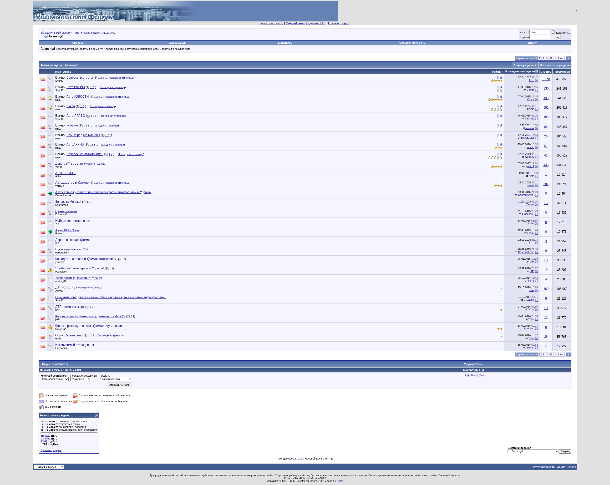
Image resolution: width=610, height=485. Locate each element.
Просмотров (562, 71)
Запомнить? (562, 32)
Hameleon (61, 271)
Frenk (58, 233)
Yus (57, 223)
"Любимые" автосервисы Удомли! (79, 268)
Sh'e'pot (529, 309)
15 (546, 203)
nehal (531, 280)
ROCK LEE (527, 137)
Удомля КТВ (316, 23)
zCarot (339, 481)
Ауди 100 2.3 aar (67, 230)
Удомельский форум (57, 32)
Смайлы (46, 438)
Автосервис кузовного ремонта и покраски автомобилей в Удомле (103, 192)
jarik (57, 319)
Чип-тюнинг (74, 335)
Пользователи (177, 42)
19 (546, 270)
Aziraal (59, 290)
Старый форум (339, 23)
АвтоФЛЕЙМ (75, 87)
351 (546, 107)
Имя (522, 32)
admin (530, 147)
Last (561, 58)
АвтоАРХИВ (75, 144)
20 (546, 136)
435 (546, 165)
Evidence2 (61, 214)
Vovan (58, 166)
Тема (58, 71)
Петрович (61, 348)
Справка (77, 42)
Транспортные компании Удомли (78, 278)
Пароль (524, 37)
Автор (67, 71)
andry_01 (60, 281)
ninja (58, 99)
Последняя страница (120, 77)
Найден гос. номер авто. (73, 220)
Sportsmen (61, 204)
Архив (561, 466)
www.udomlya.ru (272, 23)
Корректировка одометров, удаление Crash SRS (90, 316)
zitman (530, 347)
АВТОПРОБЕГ (65, 173)
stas (531, 290)
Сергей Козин (63, 195)
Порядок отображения (83, 375)
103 (546, 117)
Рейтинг (497, 71)
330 (546, 88)
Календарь (285, 42)
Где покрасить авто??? (71, 249)
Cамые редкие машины (83, 135)
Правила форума (51, 450)
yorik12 (530, 166)
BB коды (46, 435)
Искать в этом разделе (554, 65)
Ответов (545, 71)
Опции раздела (523, 65)
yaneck (59, 262)
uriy (57, 309)
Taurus (530, 204)
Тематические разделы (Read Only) (94, 32)
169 (546, 289)
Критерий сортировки (53, 375)
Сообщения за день (412, 42)
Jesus (530, 89)
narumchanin (62, 252)
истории (72, 125)
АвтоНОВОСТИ (77, 96)
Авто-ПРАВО (75, 115)
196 (546, 98)
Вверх (572, 466)
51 (546, 146)
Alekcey (529, 118)
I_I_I (531, 80)
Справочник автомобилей (84, 154)
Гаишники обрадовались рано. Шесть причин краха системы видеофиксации (110, 297)
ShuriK (59, 80)
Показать (104, 375)
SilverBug (60, 329)
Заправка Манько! (68, 201)
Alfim (58, 176)
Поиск (530, 42)
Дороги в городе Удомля (73, 240)
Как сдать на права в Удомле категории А (85, 259)
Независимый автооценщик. (75, 345)
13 (546, 308)
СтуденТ (529, 299)
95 (546, 127)
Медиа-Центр (295, 23)
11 (551, 58)
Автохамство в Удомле (72, 182)
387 (546, 184)
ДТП (58, 287)
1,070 (546, 79)
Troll (481, 375)
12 (546, 317)
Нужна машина (66, 211)
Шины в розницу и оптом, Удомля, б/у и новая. (89, 326)
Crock (530, 99)
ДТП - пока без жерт (69, 306)
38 (546, 336)
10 (546, 260)
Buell (58, 338)
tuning (70, 106)
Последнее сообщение (520, 71)
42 (546, 155)
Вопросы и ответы (79, 77)
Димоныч (528, 128)
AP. (532, 108)
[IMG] (44, 441)
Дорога (60, 163)
